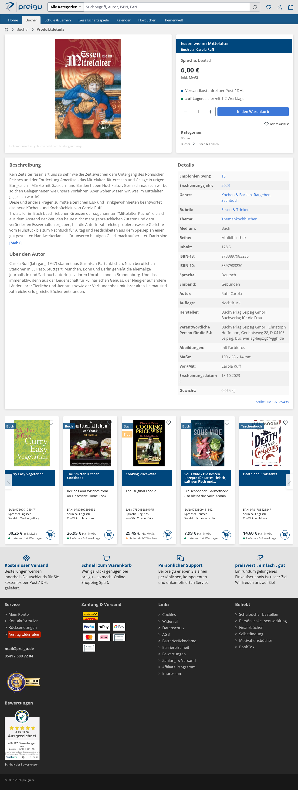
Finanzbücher (251, 627)
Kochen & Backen (236, 194)
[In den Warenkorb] (50, 535)
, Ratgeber (261, 194)
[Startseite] (7, 29)
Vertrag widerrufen (24, 634)
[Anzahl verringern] (186, 111)
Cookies (169, 614)
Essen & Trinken (235, 209)
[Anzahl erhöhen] (211, 111)
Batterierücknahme (179, 640)
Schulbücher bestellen (258, 614)
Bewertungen (174, 654)
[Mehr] (15, 243)
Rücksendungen (23, 627)
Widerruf (170, 621)
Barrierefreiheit (175, 647)
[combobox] (167, 7)
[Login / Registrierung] (279, 7)
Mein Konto (19, 614)
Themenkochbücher (239, 219)
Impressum (172, 673)
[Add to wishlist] (51, 423)
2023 (225, 185)
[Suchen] (254, 7)
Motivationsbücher (255, 640)
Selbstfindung (251, 633)
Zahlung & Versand (179, 660)
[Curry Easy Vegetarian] (31, 443)
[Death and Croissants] (266, 443)
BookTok (246, 647)
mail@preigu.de (19, 648)
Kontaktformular (23, 620)
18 (223, 176)
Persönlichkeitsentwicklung (263, 620)
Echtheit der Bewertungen (21, 764)
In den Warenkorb (253, 111)
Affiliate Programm (179, 667)
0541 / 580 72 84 (19, 656)
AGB (166, 634)
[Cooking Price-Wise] (149, 443)
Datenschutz (173, 627)
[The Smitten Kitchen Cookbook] (90, 443)
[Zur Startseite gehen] (23, 6)
